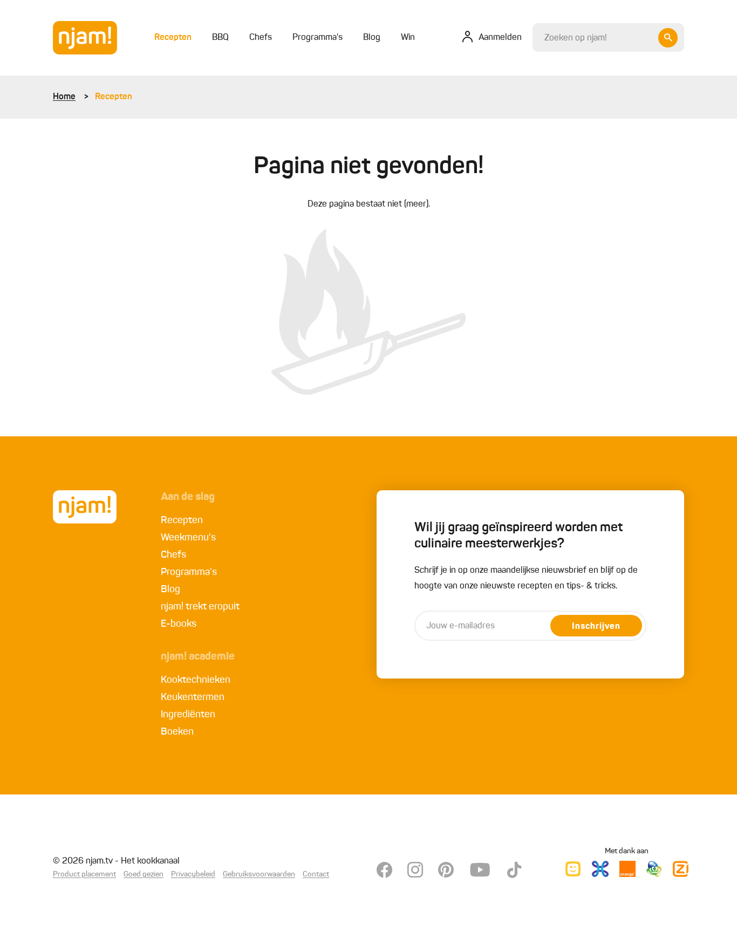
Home (64, 97)
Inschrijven (596, 626)
